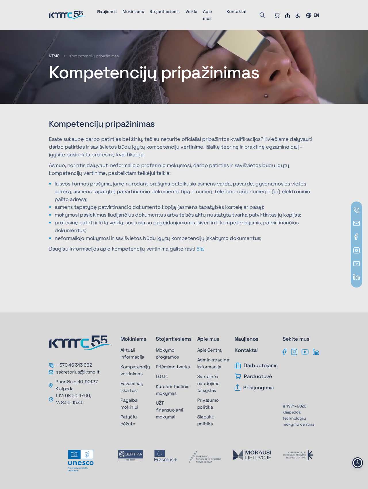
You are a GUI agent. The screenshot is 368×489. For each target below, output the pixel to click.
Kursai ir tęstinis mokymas (172, 389)
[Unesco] (81, 461)
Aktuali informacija (132, 353)
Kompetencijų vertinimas (135, 370)
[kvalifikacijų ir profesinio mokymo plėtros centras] (298, 455)
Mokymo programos (167, 353)
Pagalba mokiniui (129, 403)
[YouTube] (305, 351)
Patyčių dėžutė (128, 420)
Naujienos (107, 11)
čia (199, 248)
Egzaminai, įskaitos (131, 386)
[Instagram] (294, 351)
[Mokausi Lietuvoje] (252, 455)
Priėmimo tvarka (173, 367)
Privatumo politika (208, 403)
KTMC (54, 55)
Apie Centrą (209, 350)
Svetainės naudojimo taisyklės (208, 383)
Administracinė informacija (213, 363)
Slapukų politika (205, 420)
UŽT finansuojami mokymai (169, 410)
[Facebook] (285, 351)
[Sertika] (130, 455)
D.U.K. (162, 377)
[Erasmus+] (165, 455)
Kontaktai (236, 11)
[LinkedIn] (316, 351)
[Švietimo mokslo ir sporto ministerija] (205, 456)
